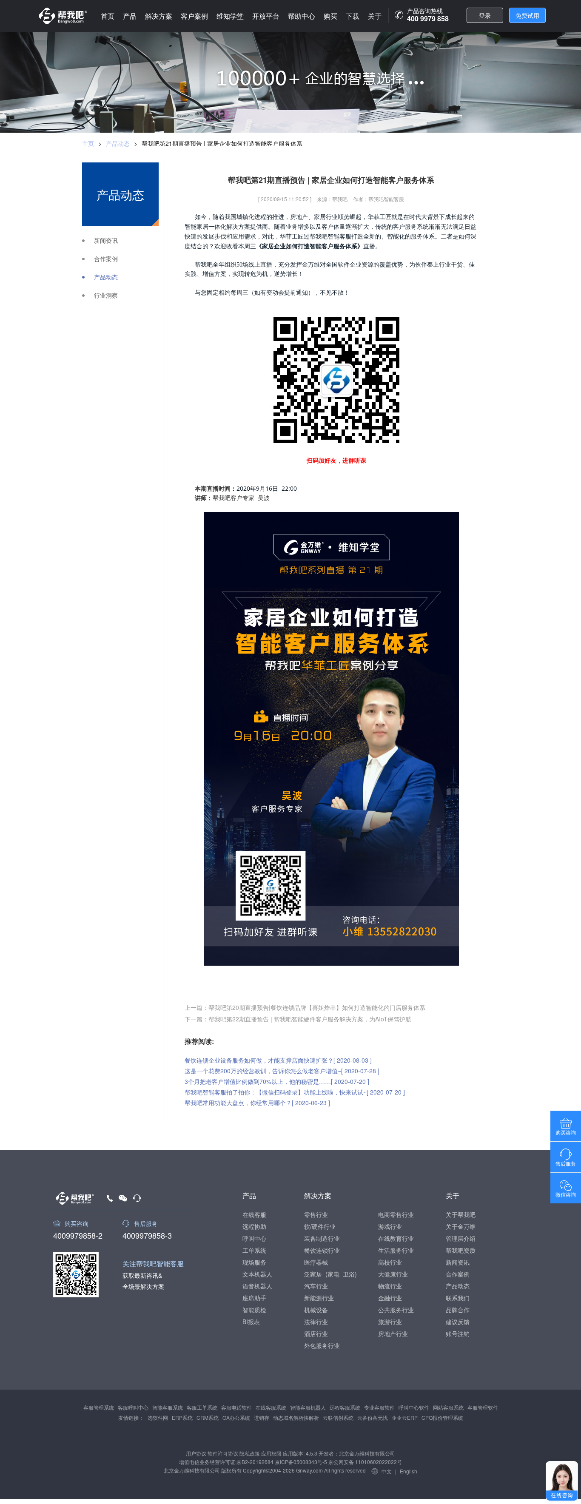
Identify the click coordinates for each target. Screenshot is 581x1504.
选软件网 (158, 1417)
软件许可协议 (223, 1453)
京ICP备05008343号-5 (301, 1461)
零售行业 (316, 1214)
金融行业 (390, 1298)
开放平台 (265, 16)
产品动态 (118, 143)
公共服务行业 (396, 1309)
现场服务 (254, 1262)
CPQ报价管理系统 (442, 1417)
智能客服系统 (167, 1407)
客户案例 (194, 16)
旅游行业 (390, 1321)
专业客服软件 (379, 1407)
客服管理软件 (482, 1407)
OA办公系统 (236, 1417)
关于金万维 (461, 1226)
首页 (107, 16)
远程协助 (254, 1226)
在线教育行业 (396, 1238)
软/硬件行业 (320, 1226)
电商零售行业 (396, 1214)
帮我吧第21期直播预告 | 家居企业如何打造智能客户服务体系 (222, 143)
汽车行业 (316, 1286)
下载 (352, 16)
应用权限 (271, 1453)
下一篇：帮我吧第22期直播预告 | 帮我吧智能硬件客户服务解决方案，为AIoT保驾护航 (298, 1019)
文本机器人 (257, 1274)
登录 (485, 15)
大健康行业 (393, 1274)
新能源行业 (319, 1298)
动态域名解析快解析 (296, 1417)
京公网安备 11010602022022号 (364, 1461)
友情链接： (131, 1417)
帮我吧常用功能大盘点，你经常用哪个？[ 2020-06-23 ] (257, 1102)
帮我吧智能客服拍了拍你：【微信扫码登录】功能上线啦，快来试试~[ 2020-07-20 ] (295, 1092)
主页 (88, 143)
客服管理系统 (98, 1407)
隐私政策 (249, 1453)
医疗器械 (316, 1262)
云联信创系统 (338, 1417)
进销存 (261, 1417)
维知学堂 (230, 16)
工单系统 (254, 1250)
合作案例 (106, 259)
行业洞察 (106, 295)
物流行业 (390, 1286)
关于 (375, 16)
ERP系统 (182, 1417)
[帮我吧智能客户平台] (63, 16)
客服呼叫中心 (133, 1407)
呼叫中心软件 (414, 1407)
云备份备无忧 (372, 1417)
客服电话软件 (236, 1407)
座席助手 (254, 1298)
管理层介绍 (461, 1238)
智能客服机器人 (308, 1407)
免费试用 (527, 15)
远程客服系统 (345, 1407)
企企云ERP (405, 1417)
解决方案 (158, 16)
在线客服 (254, 1214)
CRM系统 (208, 1417)
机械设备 (316, 1309)
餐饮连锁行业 (322, 1250)
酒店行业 (316, 1333)
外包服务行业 (322, 1345)
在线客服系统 (271, 1407)
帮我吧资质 (461, 1250)
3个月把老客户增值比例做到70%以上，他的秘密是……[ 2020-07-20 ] (277, 1081)
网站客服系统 (448, 1407)
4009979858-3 (147, 1234)
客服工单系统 (202, 1407)
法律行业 (316, 1321)
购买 (330, 16)
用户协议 (196, 1453)
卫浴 (349, 1274)
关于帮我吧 (461, 1214)
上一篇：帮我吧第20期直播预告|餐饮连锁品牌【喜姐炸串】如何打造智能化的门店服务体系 (305, 1007)
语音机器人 (257, 1286)
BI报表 (251, 1321)
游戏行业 (390, 1226)
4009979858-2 (78, 1234)
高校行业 (390, 1262)
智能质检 (254, 1309)
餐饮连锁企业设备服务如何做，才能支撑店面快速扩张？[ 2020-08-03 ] (278, 1060)
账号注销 (458, 1333)
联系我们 (458, 1298)
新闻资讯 (106, 240)
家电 (333, 1274)
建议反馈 (458, 1321)
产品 (130, 16)
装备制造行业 (322, 1238)
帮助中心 (301, 16)
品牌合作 (458, 1309)
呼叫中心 (254, 1238)
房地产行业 (393, 1333)
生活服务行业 (396, 1250)
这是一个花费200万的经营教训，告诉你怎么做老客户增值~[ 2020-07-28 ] (282, 1070)
